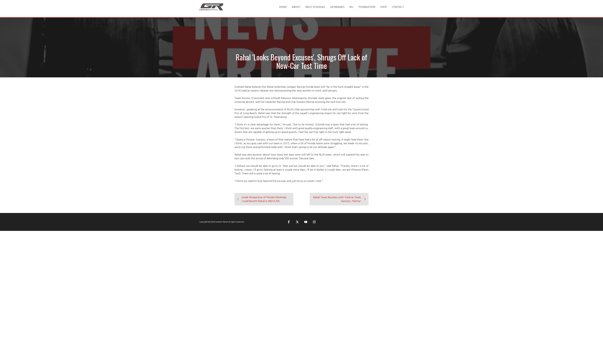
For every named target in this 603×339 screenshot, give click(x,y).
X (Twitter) (297, 222)
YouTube (306, 222)
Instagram (314, 222)
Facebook (289, 222)
